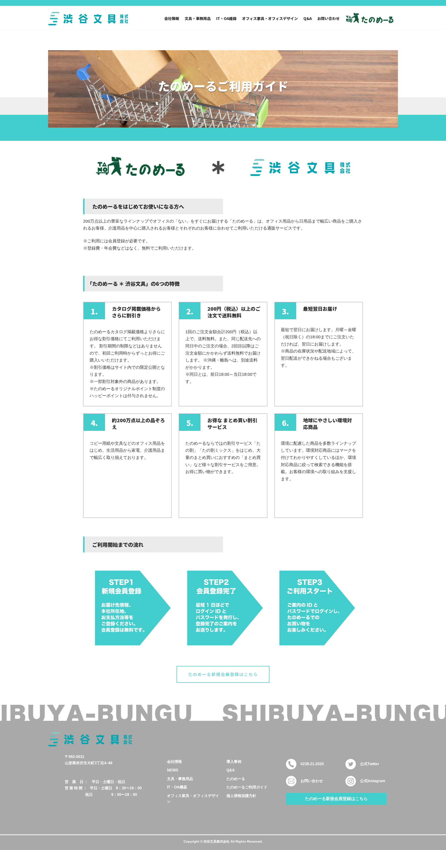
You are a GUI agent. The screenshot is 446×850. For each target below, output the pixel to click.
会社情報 (174, 762)
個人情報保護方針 (241, 796)
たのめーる (235, 779)
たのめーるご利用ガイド (246, 787)
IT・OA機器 (177, 787)
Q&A (230, 770)
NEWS (172, 770)
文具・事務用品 (180, 779)
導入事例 (233, 762)
